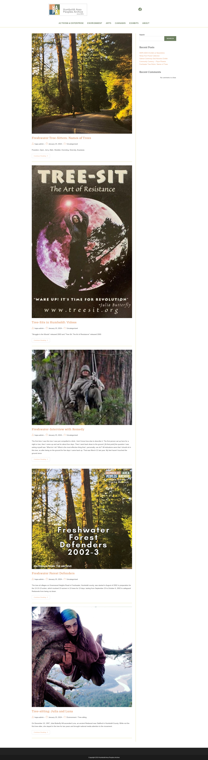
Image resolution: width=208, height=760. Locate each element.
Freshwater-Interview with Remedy (58, 429)
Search (142, 35)
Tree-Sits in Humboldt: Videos (54, 322)
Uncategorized (72, 144)
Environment (71, 717)
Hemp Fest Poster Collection (149, 56)
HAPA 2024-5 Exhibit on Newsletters (152, 53)
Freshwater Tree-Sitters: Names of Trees (61, 138)
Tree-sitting (82, 717)
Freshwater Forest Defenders (53, 573)
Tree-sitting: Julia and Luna (52, 711)
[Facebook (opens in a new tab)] (140, 9)
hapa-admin (39, 144)
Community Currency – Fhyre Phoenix (152, 61)
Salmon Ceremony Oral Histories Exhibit (153, 58)
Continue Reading (42, 155)
